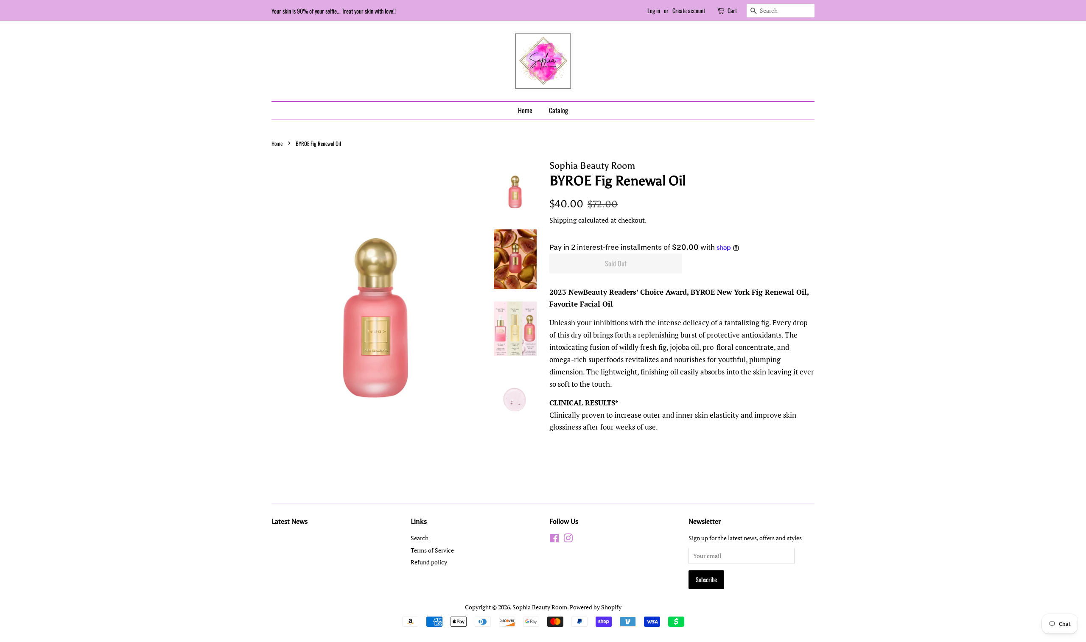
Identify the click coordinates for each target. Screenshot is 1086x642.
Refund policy (429, 562)
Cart (732, 10)
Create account (688, 10)
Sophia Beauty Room (539, 607)
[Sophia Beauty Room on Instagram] (568, 540)
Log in (653, 10)
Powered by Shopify (595, 607)
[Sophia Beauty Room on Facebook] (554, 540)
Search (419, 538)
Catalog (558, 110)
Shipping (563, 220)
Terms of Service (432, 550)
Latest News (290, 521)
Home (525, 110)
